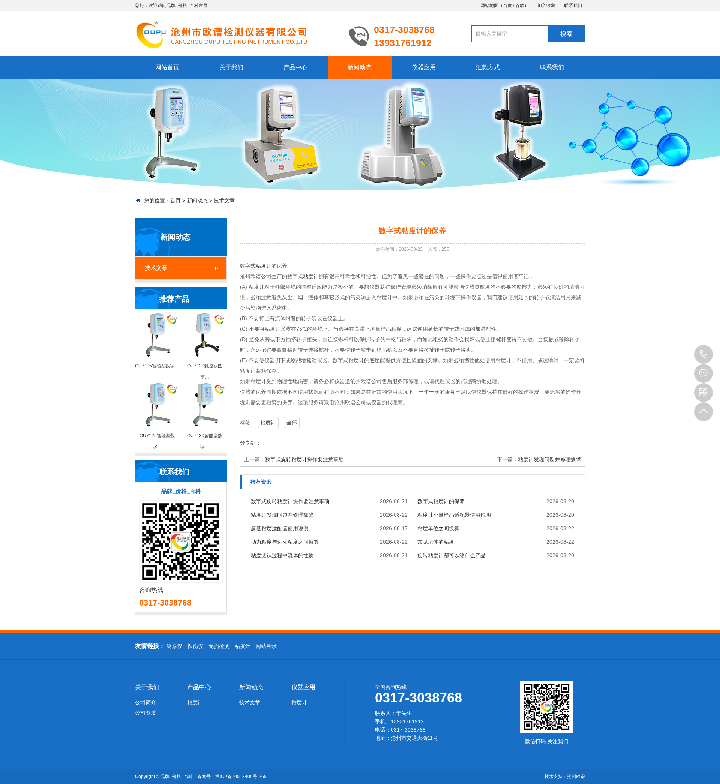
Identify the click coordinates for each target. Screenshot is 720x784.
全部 (291, 423)
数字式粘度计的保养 (441, 501)
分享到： (250, 443)
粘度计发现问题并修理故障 (549, 459)
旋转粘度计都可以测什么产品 (451, 555)
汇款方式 (488, 67)
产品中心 (296, 67)
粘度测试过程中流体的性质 (282, 555)
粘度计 (264, 266)
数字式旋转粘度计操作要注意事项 (304, 459)
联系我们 (573, 5)
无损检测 (219, 646)
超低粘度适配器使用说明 (280, 528)
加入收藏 (546, 5)
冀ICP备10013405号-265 (241, 776)
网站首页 (167, 67)
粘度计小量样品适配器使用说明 (454, 515)
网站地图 (489, 5)
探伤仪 (195, 646)
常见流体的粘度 (435, 542)
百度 (507, 5)
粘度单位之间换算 (438, 528)
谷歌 (519, 5)
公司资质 (145, 712)
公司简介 (145, 702)
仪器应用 (424, 67)
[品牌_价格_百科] (236, 34)
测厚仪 (174, 646)
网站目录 (266, 646)
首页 (175, 201)
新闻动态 (360, 67)
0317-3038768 (703, 354)
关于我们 (231, 67)
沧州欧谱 (576, 776)
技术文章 (224, 201)
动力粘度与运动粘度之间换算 (285, 542)
